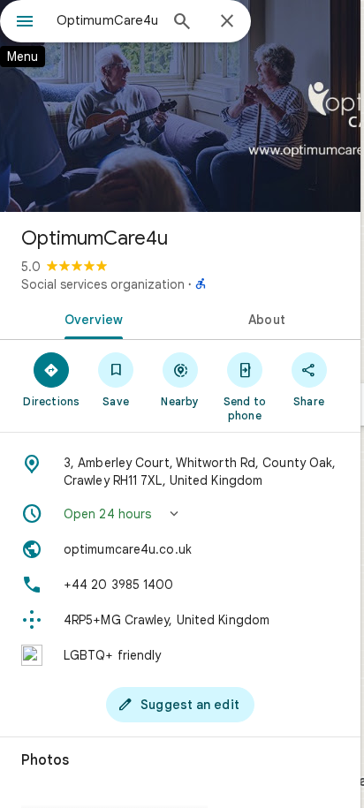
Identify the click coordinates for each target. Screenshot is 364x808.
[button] (180, 514)
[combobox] (107, 20)
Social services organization (103, 284)
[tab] (90, 318)
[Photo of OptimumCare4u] (180, 106)
